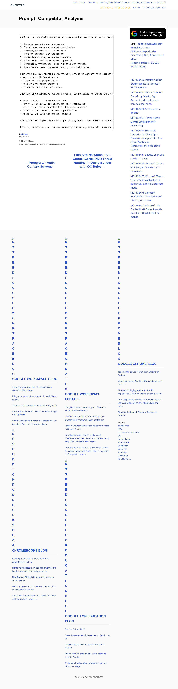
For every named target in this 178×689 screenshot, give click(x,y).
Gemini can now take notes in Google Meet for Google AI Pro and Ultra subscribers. (34, 422)
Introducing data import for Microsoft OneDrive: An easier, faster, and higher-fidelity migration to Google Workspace (87, 438)
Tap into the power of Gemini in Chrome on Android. (138, 374)
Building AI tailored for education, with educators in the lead (30, 560)
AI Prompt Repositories (143, 51)
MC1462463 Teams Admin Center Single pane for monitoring (145, 122)
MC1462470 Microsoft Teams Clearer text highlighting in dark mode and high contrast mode (147, 182)
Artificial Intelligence (26, 141)
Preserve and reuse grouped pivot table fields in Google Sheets (87, 427)
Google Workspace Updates (82, 396)
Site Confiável (124, 459)
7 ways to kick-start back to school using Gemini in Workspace (32, 389)
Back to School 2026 (75, 629)
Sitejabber (123, 446)
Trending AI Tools (140, 47)
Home (21, 144)
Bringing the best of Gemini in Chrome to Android (137, 414)
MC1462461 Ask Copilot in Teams (145, 111)
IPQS (120, 429)
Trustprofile (123, 442)
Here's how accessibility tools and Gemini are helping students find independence (34, 569)
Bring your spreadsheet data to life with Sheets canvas (34, 398)
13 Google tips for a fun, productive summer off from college (86, 665)
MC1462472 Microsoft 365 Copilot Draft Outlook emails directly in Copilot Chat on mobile (146, 211)
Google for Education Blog (85, 618)
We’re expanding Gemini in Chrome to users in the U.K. (140, 383)
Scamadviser (124, 439)
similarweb (123, 455)
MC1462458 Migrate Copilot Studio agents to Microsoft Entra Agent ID (146, 83)
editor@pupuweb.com (150, 43)
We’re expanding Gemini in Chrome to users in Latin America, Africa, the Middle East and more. (140, 402)
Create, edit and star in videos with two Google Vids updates (34, 413)
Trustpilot (122, 452)
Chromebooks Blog (29, 550)
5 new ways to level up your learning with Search (85, 646)
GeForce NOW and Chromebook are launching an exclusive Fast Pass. (34, 588)
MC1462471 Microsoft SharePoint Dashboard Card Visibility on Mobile (146, 196)
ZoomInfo (122, 449)
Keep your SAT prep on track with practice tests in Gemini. (85, 655)
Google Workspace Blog (34, 379)
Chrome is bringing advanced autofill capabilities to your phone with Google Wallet (140, 392)
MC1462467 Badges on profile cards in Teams (147, 156)
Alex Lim (24, 134)
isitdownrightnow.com (128, 432)
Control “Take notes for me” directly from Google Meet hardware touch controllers (85, 418)
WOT (120, 436)
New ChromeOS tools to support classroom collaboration (33, 579)
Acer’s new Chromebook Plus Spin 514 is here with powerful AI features (34, 597)
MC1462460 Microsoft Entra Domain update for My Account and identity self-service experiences (146, 98)
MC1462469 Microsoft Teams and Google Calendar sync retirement (147, 167)
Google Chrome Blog (137, 363)
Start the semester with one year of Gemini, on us (87, 637)
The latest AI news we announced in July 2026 (34, 405)
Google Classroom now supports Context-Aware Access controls (85, 409)
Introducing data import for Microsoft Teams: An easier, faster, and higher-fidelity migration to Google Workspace (87, 450)
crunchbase (123, 426)
